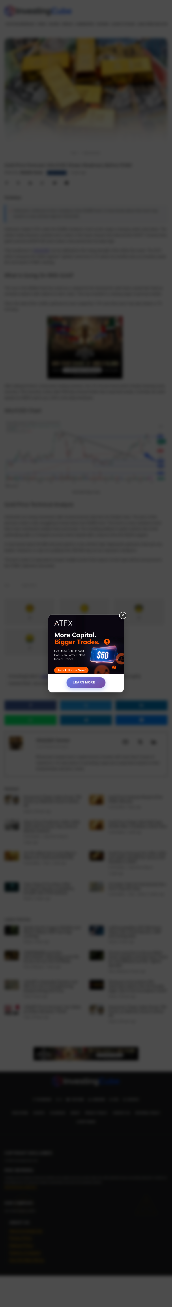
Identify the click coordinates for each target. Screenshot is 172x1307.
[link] (86, 646)
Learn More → (86, 682)
